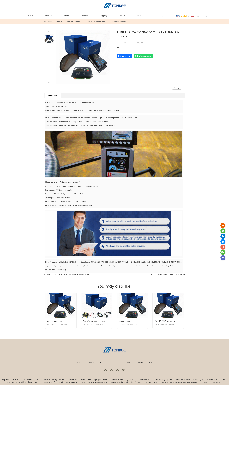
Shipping (127, 362)
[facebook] (105, 370)
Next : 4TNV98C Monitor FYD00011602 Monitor (168, 274)
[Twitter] (123, 370)
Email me (126, 56)
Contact (140, 362)
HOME (78, 362)
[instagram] (117, 370)
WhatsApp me (145, 56)
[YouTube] (111, 370)
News (151, 362)
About (102, 362)
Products (59, 22)
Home (50, 22)
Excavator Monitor (73, 22)
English (183, 15)
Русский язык (200, 15)
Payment (114, 362)
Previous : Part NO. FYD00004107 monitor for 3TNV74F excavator (67, 274)
